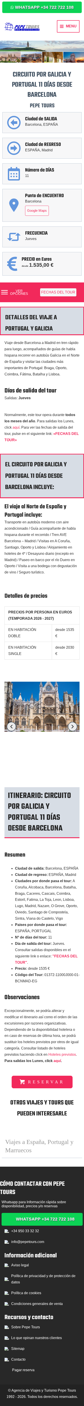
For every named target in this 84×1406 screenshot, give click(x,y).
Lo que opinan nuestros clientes (36, 1338)
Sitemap (17, 1349)
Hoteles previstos (62, 1054)
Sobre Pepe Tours (25, 1327)
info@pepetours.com (27, 1242)
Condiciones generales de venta (37, 1304)
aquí (16, 427)
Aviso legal (20, 1265)
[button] (42, 7)
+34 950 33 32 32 (25, 1231)
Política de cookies (26, 1293)
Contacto (18, 1359)
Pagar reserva (23, 1370)
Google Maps (37, 210)
